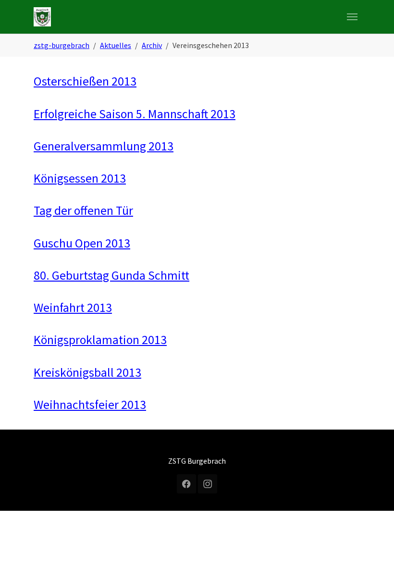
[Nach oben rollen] (372, 545)
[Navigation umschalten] (352, 17)
